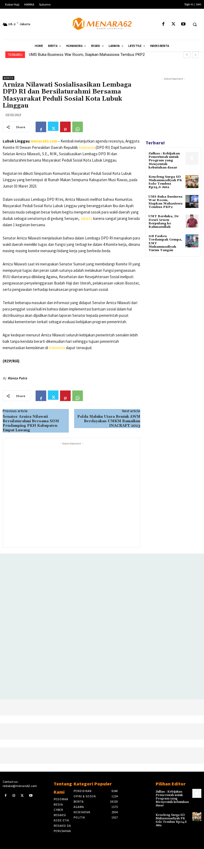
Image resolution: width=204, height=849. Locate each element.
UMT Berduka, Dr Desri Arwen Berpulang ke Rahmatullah (78, 54)
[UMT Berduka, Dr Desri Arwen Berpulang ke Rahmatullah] (191, 221)
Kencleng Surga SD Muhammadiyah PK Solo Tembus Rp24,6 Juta (165, 182)
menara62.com (44, 141)
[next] (195, 54)
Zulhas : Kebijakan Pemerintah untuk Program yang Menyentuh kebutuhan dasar (164, 161)
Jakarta (86, 218)
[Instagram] (14, 795)
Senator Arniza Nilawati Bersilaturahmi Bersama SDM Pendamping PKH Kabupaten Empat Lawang (31, 423)
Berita (8, 78)
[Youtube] (183, 24)
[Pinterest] (65, 127)
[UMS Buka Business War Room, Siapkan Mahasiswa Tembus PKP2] (191, 201)
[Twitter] (173, 24)
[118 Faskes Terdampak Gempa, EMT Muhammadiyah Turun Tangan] (191, 240)
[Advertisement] (71, 494)
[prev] (187, 54)
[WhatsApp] (77, 127)
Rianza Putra (17, 378)
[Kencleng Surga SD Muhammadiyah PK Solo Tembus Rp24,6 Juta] (191, 181)
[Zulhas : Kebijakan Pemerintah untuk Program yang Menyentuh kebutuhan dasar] (191, 158)
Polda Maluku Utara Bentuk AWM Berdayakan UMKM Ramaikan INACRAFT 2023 (108, 421)
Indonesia (87, 147)
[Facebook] (163, 24)
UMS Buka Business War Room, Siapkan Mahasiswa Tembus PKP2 (165, 202)
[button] (194, 24)
